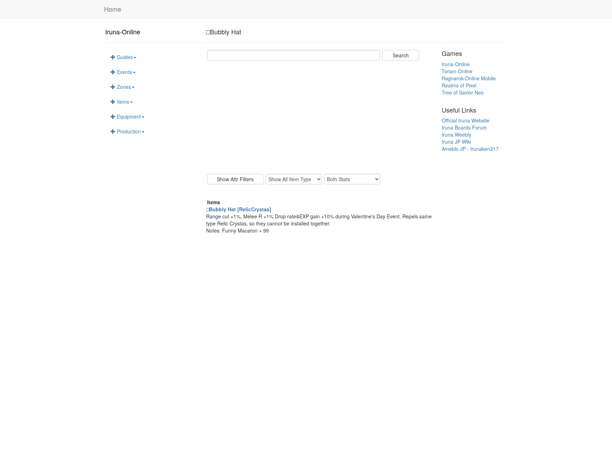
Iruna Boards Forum (464, 127)
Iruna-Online (122, 31)
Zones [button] (123, 86)
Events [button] (123, 71)
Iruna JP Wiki (456, 141)
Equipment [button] (128, 116)
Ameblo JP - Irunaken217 (470, 148)
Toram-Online (457, 71)
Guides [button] (124, 57)
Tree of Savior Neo (463, 92)
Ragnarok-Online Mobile (469, 78)
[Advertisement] (322, 117)
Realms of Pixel (459, 85)
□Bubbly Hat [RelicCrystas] (238, 209)
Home (112, 8)
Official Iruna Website (465, 120)
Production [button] (128, 131)
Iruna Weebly (456, 134)
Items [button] (122, 101)
